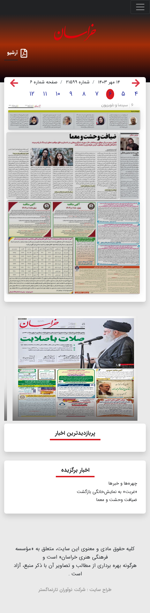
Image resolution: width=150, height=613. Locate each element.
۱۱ (45, 94)
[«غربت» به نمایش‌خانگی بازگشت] (128, 165)
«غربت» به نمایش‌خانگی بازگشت (107, 491)
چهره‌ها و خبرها (122, 483)
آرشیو (12, 53)
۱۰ (57, 94)
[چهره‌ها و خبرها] (74, 120)
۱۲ (32, 94)
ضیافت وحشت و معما (116, 499)
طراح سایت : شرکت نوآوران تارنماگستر (75, 589)
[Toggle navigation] (140, 7)
